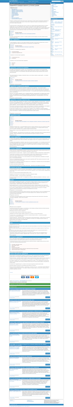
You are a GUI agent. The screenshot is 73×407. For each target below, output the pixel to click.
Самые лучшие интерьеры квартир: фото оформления (21, 356)
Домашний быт (53, 11)
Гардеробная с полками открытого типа (17, 11)
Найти (62, 1)
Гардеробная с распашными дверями (17, 9)
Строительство (53, 4)
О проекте (33, 1)
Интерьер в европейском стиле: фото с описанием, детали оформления (24, 367)
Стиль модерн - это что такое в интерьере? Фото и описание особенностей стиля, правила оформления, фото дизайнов (28, 345)
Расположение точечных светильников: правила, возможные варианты (26, 80)
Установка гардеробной (15, 14)
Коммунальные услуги (55, 12)
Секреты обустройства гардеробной (17, 18)
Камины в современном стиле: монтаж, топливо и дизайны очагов (23, 389)
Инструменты (53, 9)
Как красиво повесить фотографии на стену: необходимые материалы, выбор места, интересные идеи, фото (32, 121)
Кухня (52, 7)
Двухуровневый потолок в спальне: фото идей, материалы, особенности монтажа (26, 311)
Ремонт (52, 8)
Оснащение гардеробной (15, 17)
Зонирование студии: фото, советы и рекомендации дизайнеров (25, 33)
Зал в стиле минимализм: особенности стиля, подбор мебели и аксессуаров (25, 378)
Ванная (52, 10)
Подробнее (48, 297)
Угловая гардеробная (15, 13)
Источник (11, 272)
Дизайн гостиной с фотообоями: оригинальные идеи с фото (22, 300)
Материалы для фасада (15, 15)
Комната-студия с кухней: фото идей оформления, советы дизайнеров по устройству (27, 322)
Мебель (52, 5)
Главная (29, 1)
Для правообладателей (30, 401)
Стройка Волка (14, 0)
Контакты (36, 1)
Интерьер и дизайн (12, 297)
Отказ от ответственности (26, 406)
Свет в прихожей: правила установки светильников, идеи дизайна (23, 333)
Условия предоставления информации (15, 406)
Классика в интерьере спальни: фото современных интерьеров (22, 288)
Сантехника (53, 13)
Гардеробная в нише (15, 12)
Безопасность (53, 14)
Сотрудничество (29, 400)
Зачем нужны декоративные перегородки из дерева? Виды (24, 46)
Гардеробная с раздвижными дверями (17, 10)
